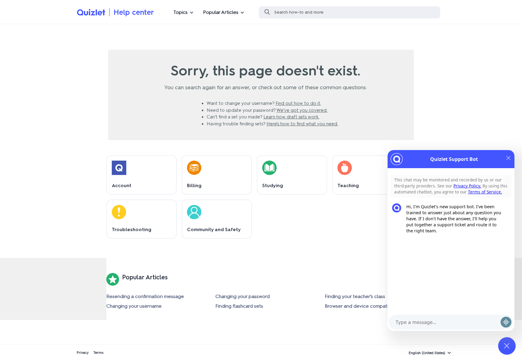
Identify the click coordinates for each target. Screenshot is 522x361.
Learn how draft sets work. (291, 117)
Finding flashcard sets (239, 306)
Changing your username (134, 306)
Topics (180, 12)
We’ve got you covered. (301, 110)
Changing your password (242, 296)
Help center (134, 12)
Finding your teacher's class (355, 296)
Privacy (83, 352)
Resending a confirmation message (145, 296)
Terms (98, 352)
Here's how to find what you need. (302, 124)
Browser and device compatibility (361, 306)
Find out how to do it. (298, 103)
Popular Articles (220, 12)
